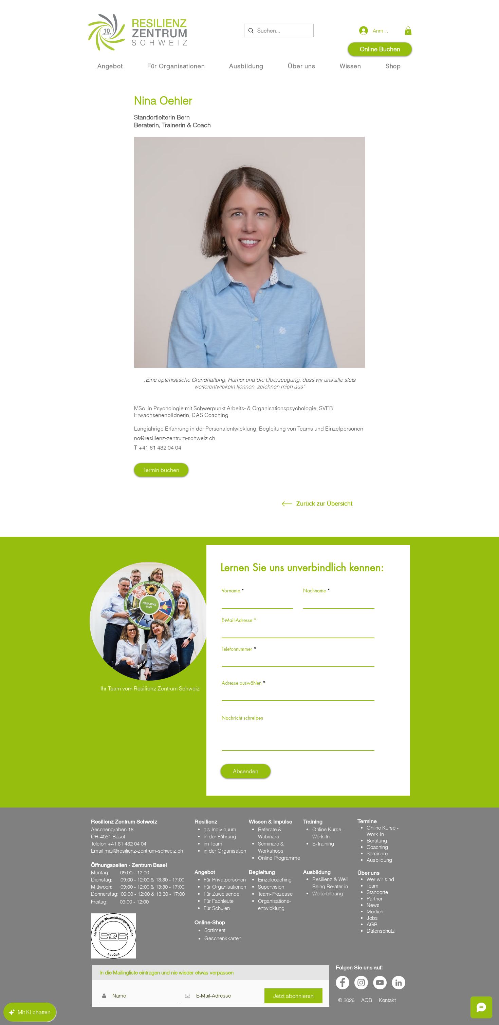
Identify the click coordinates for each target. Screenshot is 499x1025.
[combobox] (298, 693)
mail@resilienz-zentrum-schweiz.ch (144, 851)
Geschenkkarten (222, 938)
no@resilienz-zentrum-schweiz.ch (174, 438)
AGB (372, 924)
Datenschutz (381, 931)
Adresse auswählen (241, 683)
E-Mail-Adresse (237, 620)
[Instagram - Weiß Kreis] (361, 982)
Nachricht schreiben (242, 718)
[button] (408, 30)
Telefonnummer (237, 649)
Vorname (231, 590)
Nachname (314, 590)
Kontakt (387, 1000)
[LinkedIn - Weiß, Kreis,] (398, 982)
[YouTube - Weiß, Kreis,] (380, 982)
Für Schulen (217, 908)
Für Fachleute (219, 901)
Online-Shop (210, 922)
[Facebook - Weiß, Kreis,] (342, 982)
